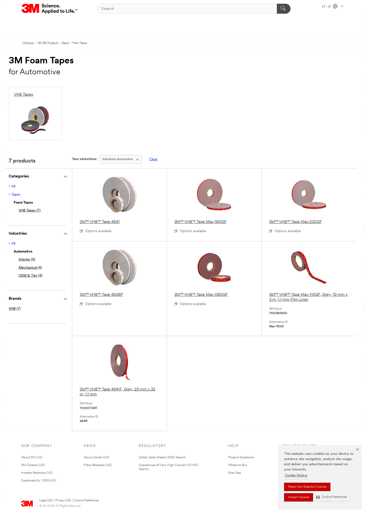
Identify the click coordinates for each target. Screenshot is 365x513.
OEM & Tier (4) (30, 276)
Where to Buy (237, 465)
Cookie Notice (296, 475)
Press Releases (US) (98, 465)
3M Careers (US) (33, 465)
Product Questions (241, 457)
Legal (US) (45, 500)
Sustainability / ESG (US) (38, 480)
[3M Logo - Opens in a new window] (50, 9)
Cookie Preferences (86, 500)
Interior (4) (27, 259)
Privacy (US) (63, 500)
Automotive (118, 159)
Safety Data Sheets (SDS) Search (162, 457)
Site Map (234, 472)
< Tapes (14, 195)
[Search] (284, 9)
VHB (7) (15, 309)
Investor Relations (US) (37, 472)
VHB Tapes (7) (29, 211)
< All (12, 186)
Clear (153, 159)
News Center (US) (96, 457)
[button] (331, 497)
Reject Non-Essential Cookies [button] (307, 486)
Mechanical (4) (30, 268)
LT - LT (327, 6)
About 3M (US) (31, 457)
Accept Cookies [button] (298, 497)
